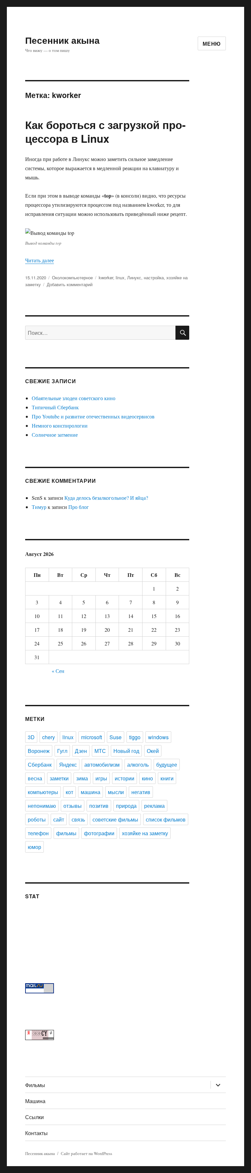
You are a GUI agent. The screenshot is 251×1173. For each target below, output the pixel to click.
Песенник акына (62, 40)
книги (167, 778)
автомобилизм (102, 764)
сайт (58, 819)
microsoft (91, 737)
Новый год (126, 751)
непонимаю (42, 805)
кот (69, 792)
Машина (35, 1101)
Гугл (62, 751)
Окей (153, 751)
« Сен (58, 670)
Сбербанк (40, 764)
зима (82, 778)
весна (35, 778)
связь (78, 819)
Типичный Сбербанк (55, 407)
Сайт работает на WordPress (86, 1153)
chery (48, 737)
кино (147, 778)
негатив (140, 792)
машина (90, 792)
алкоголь (138, 764)
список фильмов (166, 819)
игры (101, 778)
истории (124, 778)
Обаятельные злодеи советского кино (73, 398)
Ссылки (34, 1117)
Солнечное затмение (55, 434)
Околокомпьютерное (72, 277)
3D (31, 737)
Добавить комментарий (69, 284)
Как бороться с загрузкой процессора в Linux (105, 131)
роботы (37, 819)
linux (120, 277)
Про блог (78, 506)
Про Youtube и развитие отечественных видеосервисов (93, 416)
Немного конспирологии (60, 425)
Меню (212, 43)
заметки (59, 778)
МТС (100, 751)
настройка (154, 277)
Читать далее (39, 260)
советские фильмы (115, 819)
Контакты (36, 1133)
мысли (116, 792)
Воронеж (39, 751)
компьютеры (43, 792)
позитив (99, 805)
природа (126, 805)
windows (158, 737)
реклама (154, 805)
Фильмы (35, 1085)
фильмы (66, 833)
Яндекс (68, 764)
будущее (166, 764)
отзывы (72, 805)
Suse (115, 737)
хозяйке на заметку (145, 833)
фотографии (99, 833)
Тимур (39, 506)
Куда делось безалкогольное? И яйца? (106, 497)
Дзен (81, 751)
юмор (34, 847)
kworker (106, 277)
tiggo (135, 737)
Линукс (134, 277)
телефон (38, 833)
